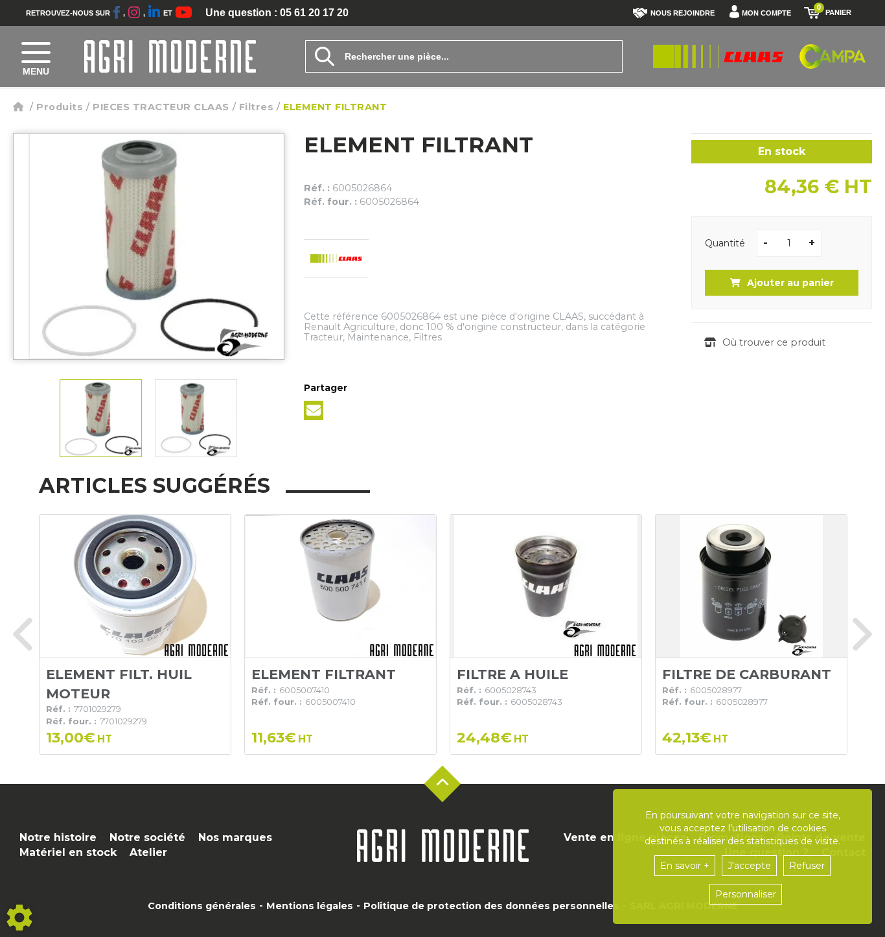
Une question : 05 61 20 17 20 (277, 13)
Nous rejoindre (682, 13)
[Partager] (313, 410)
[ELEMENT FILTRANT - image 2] (196, 418)
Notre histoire (58, 837)
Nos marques (235, 837)
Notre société (147, 837)
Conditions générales (202, 906)
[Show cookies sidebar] (19, 918)
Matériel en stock (68, 852)
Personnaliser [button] (745, 894)
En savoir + (684, 866)
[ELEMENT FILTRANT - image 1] (101, 418)
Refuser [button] (807, 866)
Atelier (148, 852)
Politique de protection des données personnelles (491, 906)
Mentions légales (309, 906)
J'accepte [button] (749, 866)
